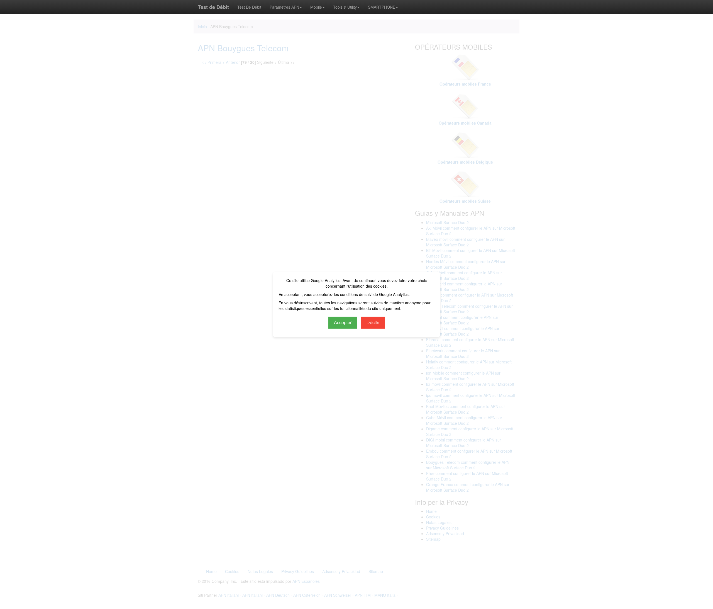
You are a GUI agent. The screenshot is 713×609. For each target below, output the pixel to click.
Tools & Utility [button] (345, 7)
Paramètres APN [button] (284, 7)
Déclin (373, 322)
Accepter (342, 322)
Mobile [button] (316, 7)
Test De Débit (249, 7)
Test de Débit (213, 7)
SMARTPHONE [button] (381, 7)
